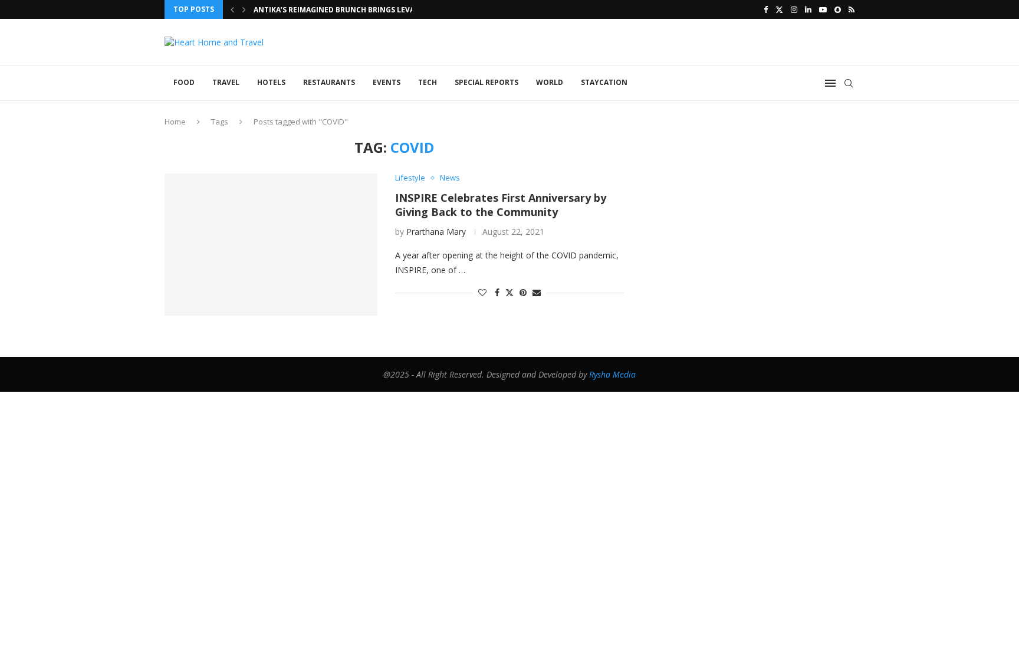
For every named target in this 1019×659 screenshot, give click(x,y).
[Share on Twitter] (509, 292)
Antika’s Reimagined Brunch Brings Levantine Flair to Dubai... (378, 10)
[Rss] (851, 9)
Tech (427, 82)
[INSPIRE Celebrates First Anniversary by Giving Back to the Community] (271, 244)
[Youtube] (823, 9)
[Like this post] (482, 292)
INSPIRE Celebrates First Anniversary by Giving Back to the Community (500, 205)
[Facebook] (766, 9)
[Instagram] (794, 9)
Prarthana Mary (436, 231)
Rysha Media (612, 374)
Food (184, 82)
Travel (225, 82)
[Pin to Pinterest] (523, 292)
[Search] (848, 83)
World (549, 82)
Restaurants (329, 82)
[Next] (244, 9)
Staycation (604, 82)
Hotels (271, 82)
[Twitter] (779, 9)
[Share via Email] (536, 292)
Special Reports (486, 82)
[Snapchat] (837, 9)
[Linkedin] (808, 9)
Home (175, 121)
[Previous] (232, 9)
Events (386, 82)
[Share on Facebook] (497, 292)
